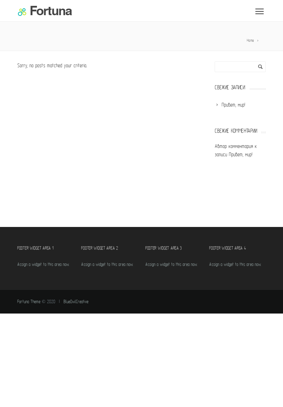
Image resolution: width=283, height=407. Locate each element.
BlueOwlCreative (76, 302)
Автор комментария (234, 146)
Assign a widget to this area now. (43, 264)
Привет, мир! (240, 155)
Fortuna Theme (28, 302)
